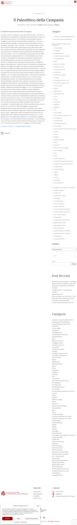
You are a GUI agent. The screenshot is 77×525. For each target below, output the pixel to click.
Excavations (57, 102)
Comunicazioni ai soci (59, 69)
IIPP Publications (58, 120)
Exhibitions (56, 104)
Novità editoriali (58, 166)
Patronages (57, 180)
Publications (57, 198)
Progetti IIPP (57, 193)
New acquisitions (58, 150)
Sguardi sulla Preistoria (60, 222)
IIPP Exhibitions (58, 118)
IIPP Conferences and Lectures (62, 115)
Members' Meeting (59, 139)
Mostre (56, 142)
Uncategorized (58, 236)
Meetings (56, 137)
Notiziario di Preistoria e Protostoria (63, 161)
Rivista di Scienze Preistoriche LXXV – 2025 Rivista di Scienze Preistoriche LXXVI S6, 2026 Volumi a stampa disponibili (64, 298)
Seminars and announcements (62, 220)
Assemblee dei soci (59, 53)
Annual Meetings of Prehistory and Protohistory (61, 44)
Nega (18, 518)
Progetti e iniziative (59, 190)
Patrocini (56, 177)
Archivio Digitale (58, 48)
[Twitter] (40, 517)
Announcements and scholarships (63, 39)
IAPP (55, 110)
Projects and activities (60, 195)
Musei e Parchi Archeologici (61, 147)
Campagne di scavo (59, 66)
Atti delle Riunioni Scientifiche (62, 56)
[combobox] (64, 249)
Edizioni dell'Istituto (59, 93)
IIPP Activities (57, 112)
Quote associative (58, 201)
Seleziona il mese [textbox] (57, 249)
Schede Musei (57, 217)
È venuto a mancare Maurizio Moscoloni (62, 302)
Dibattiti (56, 88)
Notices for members (59, 158)
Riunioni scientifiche (59, 203)
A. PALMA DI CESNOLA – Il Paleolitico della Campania (16, 126)
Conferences (57, 72)
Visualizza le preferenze (31, 518)
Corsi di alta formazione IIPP (61, 83)
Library (55, 134)
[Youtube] (44, 517)
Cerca (53, 261)
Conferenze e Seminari (60, 75)
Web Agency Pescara (53, 521)
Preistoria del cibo (58, 182)
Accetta (7, 518)
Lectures (56, 131)
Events (55, 99)
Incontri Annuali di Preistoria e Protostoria (65, 129)
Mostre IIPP (57, 145)
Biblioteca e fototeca (59, 64)
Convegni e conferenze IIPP (61, 80)
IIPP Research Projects (60, 123)
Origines (56, 172)
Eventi (55, 96)
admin (40, 25)
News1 (57, 25)
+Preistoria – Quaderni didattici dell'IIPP (64, 36)
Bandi (55, 61)
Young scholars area (59, 239)
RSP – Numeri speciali (59, 214)
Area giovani (57, 50)
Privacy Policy (17, 522)
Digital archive (57, 91)
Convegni (56, 77)
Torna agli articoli (39, 13)
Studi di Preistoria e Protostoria (62, 230)
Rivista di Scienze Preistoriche (62, 209)
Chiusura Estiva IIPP (57, 294)
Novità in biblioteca (59, 169)
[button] (38, 505)
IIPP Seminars (57, 126)
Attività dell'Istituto (59, 58)
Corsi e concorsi (58, 85)
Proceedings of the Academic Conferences (63, 187)
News (55, 153)
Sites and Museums (59, 228)
